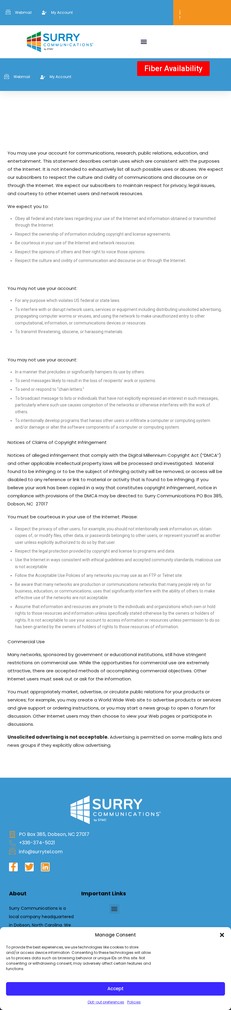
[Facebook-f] (13, 867)
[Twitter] (29, 867)
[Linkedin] (45, 867)
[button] (222, 935)
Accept (115, 988)
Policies (134, 1002)
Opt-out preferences (106, 1002)
